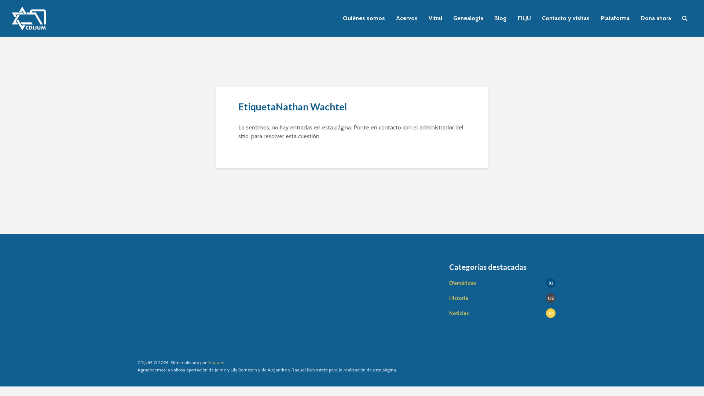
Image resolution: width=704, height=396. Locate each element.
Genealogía (468, 18)
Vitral (435, 18)
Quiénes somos (364, 18)
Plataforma (615, 18)
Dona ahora (656, 18)
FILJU (524, 18)
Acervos (407, 18)
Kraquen (216, 362)
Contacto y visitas (566, 18)
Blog (500, 18)
